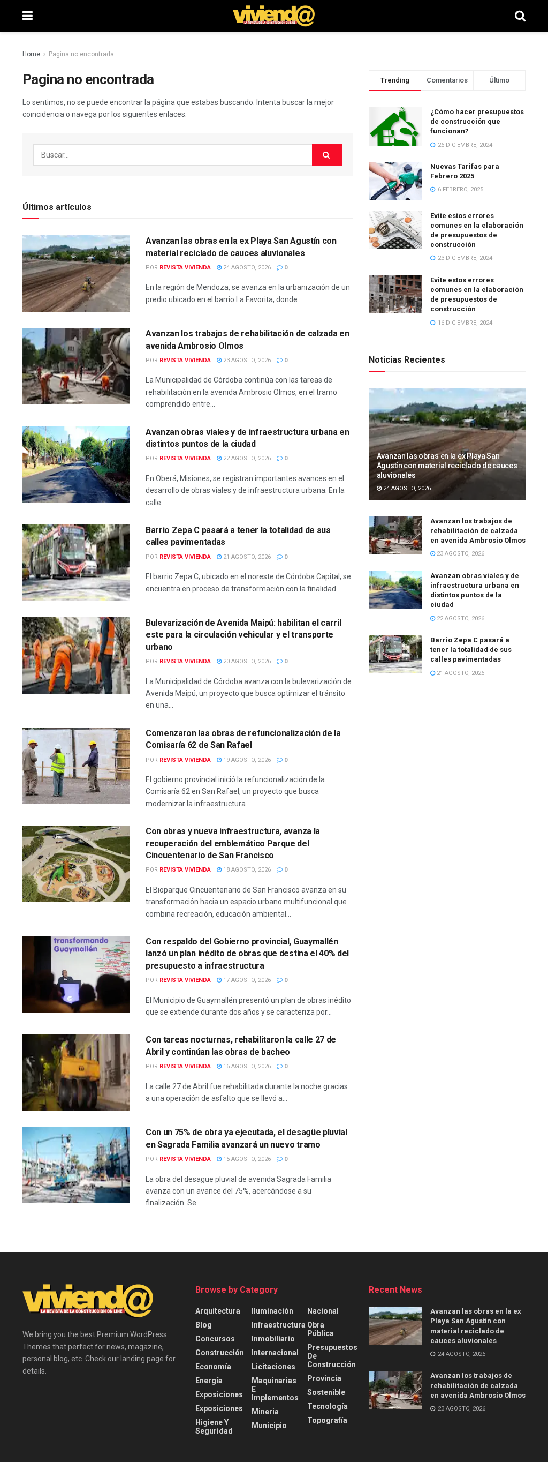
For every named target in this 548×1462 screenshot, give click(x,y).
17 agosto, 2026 (246, 980)
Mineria (265, 1411)
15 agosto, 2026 (246, 1159)
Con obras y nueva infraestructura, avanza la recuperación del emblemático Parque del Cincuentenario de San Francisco (233, 843)
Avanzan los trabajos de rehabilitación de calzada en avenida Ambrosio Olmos (478, 530)
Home (31, 54)
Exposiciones (219, 1394)
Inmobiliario (273, 1338)
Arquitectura (217, 1311)
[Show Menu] (27, 16)
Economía (213, 1366)
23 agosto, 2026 (246, 360)
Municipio (269, 1425)
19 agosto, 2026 (246, 759)
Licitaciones (273, 1366)
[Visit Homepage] (274, 16)
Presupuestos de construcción (332, 1356)
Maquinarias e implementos (275, 1389)
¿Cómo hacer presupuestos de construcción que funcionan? (477, 121)
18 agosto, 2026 (246, 869)
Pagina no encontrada (81, 54)
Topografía (327, 1420)
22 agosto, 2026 (246, 458)
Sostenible (326, 1392)
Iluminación (272, 1311)
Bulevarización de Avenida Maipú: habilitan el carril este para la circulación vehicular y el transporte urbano (243, 635)
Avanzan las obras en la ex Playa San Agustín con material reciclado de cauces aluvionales (447, 465)
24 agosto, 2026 (246, 267)
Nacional (323, 1311)
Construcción (219, 1352)
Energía (209, 1380)
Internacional (275, 1352)
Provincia (324, 1378)
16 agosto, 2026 (246, 1066)
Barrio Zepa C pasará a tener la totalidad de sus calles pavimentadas (471, 649)
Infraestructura (279, 1325)
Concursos (215, 1338)
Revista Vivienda (185, 267)
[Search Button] (520, 16)
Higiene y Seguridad (214, 1426)
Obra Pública (320, 1329)
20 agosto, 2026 (246, 661)
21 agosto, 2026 (246, 556)
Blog (203, 1325)
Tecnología (327, 1406)
